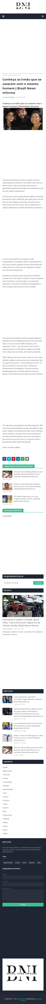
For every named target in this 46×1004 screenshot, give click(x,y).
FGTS (5, 793)
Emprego (6, 786)
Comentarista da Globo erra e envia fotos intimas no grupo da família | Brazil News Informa (28, 725)
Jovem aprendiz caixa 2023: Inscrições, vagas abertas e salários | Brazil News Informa (28, 699)
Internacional (7, 815)
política (5, 822)
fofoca (5, 804)
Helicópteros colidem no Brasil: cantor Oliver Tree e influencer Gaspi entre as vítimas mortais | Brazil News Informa (21, 623)
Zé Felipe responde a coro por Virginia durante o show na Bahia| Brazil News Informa (27, 498)
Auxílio (5, 767)
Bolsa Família (7, 771)
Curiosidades (7, 782)
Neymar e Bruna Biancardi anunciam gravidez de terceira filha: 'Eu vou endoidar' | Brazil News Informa (28, 474)
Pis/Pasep (6, 819)
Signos (5, 830)
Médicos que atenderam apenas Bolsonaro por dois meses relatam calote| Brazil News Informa (27, 486)
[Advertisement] (23, 46)
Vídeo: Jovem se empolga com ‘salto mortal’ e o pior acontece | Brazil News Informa (28, 737)
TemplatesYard (21, 999)
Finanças (6, 800)
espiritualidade (8, 789)
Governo (6, 808)
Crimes (5, 778)
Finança (6, 797)
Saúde (5, 826)
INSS (4, 811)
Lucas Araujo (10, 97)
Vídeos (5, 833)
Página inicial (6, 73)
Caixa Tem (6, 775)
